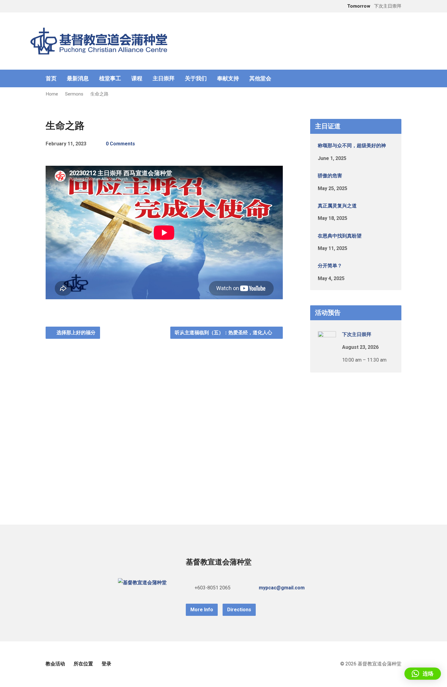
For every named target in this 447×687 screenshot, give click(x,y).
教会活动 (55, 664)
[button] (422, 674)
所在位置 (83, 664)
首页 (51, 78)
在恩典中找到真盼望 (340, 236)
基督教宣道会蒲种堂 (218, 562)
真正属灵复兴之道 (337, 206)
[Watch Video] (356, 157)
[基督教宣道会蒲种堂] (142, 582)
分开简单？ (330, 266)
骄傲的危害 (330, 176)
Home (52, 94)
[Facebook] (399, 78)
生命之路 (99, 94)
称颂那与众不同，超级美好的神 (352, 145)
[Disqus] (164, 415)
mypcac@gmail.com (282, 588)
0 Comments (120, 144)
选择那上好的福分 (75, 332)
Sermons (74, 94)
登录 (106, 664)
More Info (201, 609)
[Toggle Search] (48, 7)
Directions (239, 609)
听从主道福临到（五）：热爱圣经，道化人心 (224, 332)
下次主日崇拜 (356, 334)
